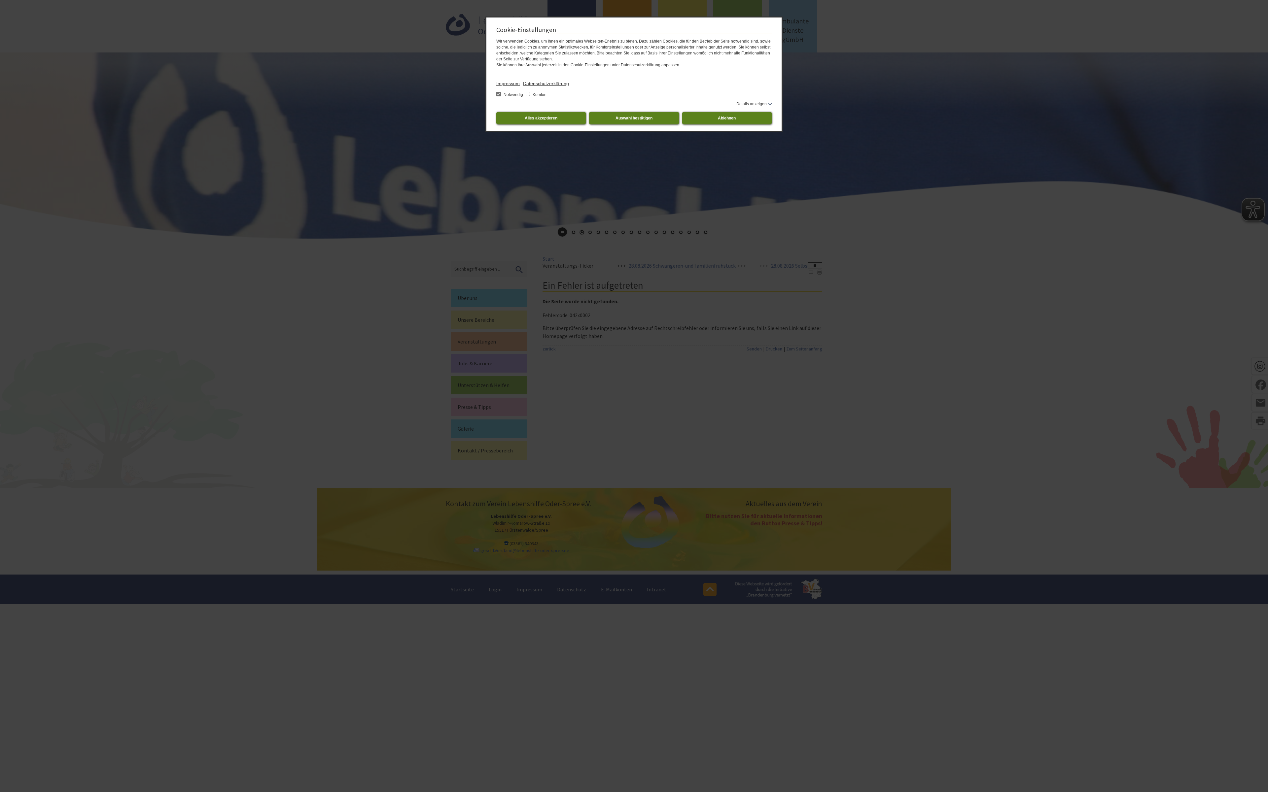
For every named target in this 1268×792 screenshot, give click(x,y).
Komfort (539, 94)
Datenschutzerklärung (546, 83)
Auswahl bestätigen (634, 118)
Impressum (508, 83)
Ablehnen (727, 118)
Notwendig (513, 94)
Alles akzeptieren (541, 118)
